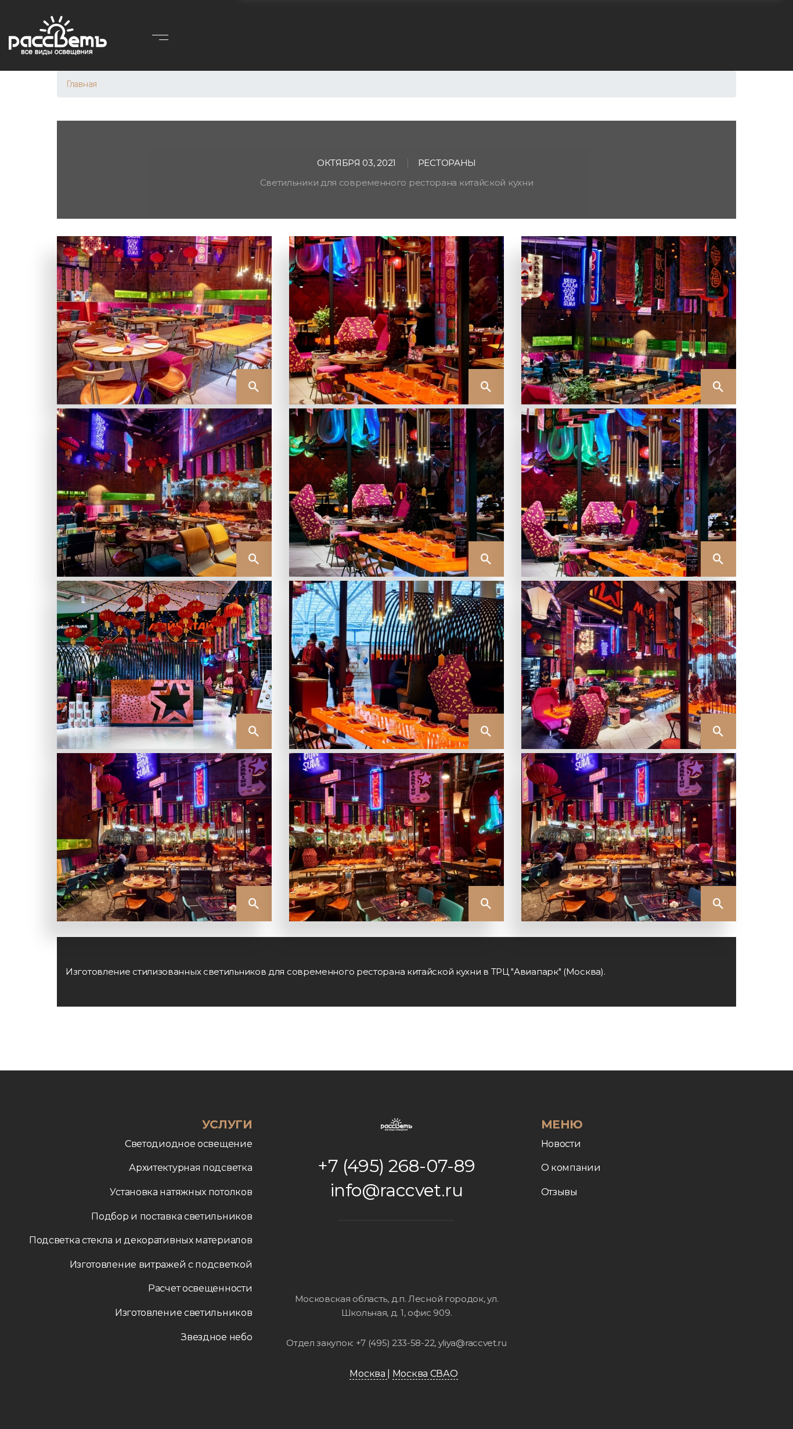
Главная (81, 84)
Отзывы (559, 1192)
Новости (561, 1143)
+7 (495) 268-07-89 (396, 1166)
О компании (571, 1167)
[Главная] (58, 35)
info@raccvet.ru (396, 1190)
